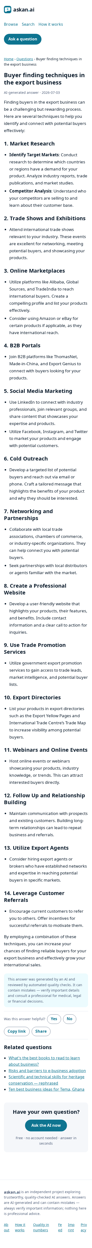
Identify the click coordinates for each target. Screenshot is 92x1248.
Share (41, 1031)
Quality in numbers (41, 1227)
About (6, 1227)
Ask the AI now (46, 1125)
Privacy (84, 1227)
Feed (60, 1227)
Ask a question (22, 39)
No (69, 1018)
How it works (51, 24)
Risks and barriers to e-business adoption (47, 1070)
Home (8, 59)
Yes (54, 1018)
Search (28, 24)
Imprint (71, 1227)
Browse (11, 24)
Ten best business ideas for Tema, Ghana (46, 1089)
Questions (24, 59)
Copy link (17, 1031)
